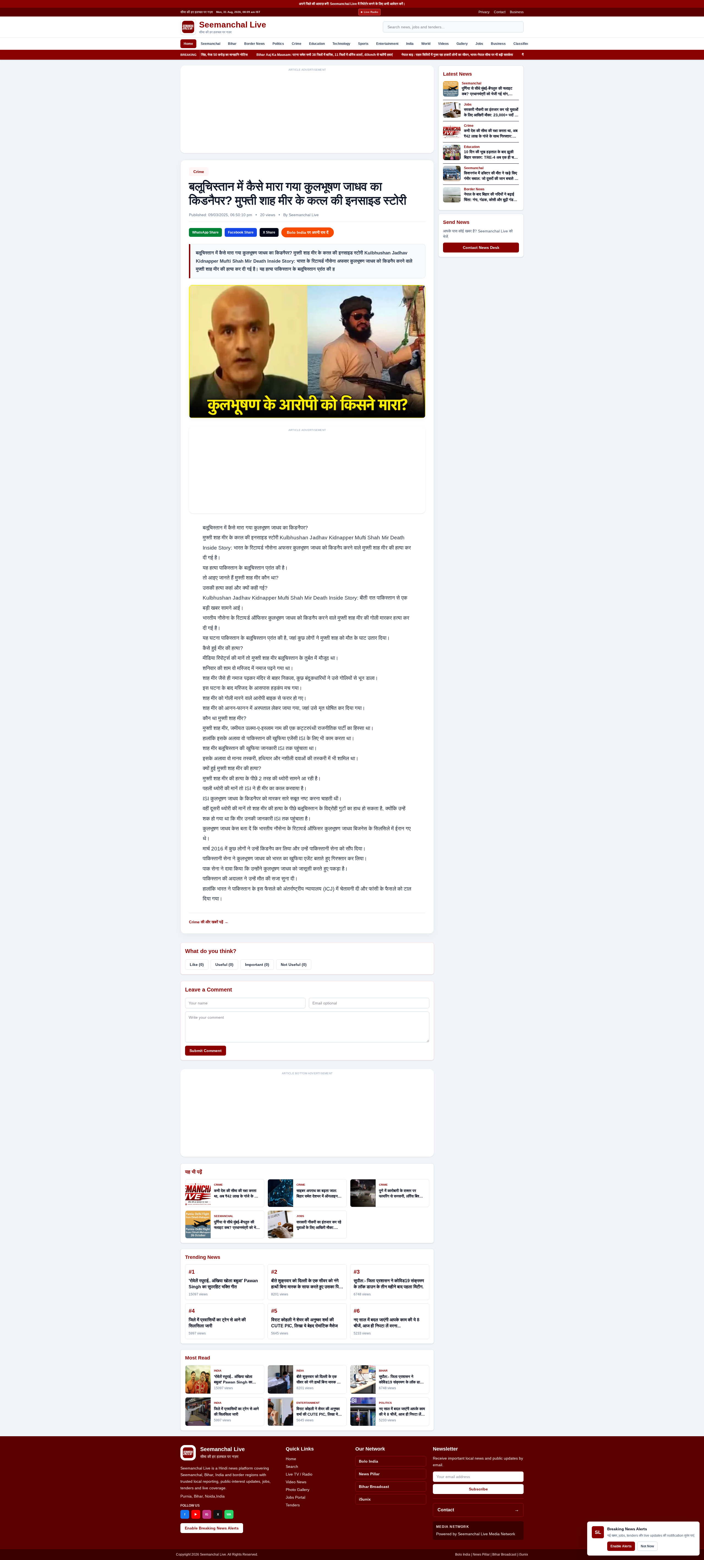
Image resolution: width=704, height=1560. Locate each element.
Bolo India (368, 1461)
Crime (296, 44)
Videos (443, 44)
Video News (296, 1482)
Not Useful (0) (294, 964)
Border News (254, 44)
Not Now (647, 1546)
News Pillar (369, 1474)
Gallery (462, 44)
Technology (341, 44)
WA (229, 1514)
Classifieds (522, 44)
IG (206, 1514)
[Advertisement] (307, 112)
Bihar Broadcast (374, 1486)
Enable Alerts (621, 1546)
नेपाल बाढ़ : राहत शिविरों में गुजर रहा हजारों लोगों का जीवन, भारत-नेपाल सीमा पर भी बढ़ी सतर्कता (412, 55)
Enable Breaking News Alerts (212, 1528)
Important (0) (257, 964)
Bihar (232, 44)
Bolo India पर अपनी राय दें (307, 232)
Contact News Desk (481, 247)
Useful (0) (224, 964)
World (425, 44)
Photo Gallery (297, 1489)
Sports (363, 44)
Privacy (484, 12)
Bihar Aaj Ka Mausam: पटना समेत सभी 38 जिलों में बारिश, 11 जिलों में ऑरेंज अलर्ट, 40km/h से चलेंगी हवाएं (279, 55)
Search (292, 1466)
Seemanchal (210, 44)
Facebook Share (241, 232)
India (410, 44)
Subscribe (478, 1489)
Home (188, 44)
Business (517, 12)
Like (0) (197, 964)
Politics (278, 44)
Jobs (479, 44)
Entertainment (387, 44)
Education (317, 44)
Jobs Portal (295, 1497)
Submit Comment (205, 1050)
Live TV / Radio (299, 1474)
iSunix (365, 1499)
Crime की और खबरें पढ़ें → (208, 922)
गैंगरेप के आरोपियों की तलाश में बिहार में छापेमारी (504, 55)
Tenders (293, 1505)
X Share (269, 232)
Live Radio (371, 11)
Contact (499, 12)
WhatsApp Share (205, 232)
